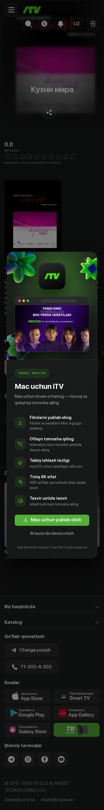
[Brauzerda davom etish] (87, 261)
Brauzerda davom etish (52, 533)
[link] (52, 520)
